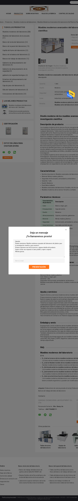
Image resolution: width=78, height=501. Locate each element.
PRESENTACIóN (39, 267)
